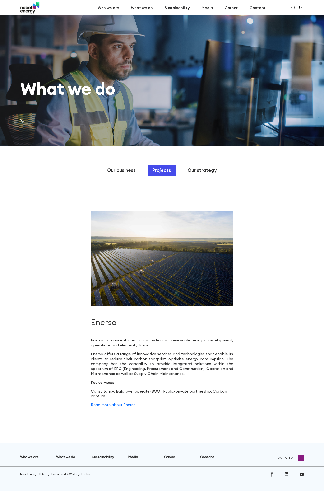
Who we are (108, 7)
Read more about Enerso (113, 404)
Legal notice (82, 474)
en (300, 7)
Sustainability (177, 7)
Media (207, 7)
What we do (142, 7)
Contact (258, 7)
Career (231, 7)
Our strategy (202, 170)
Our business (121, 170)
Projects (161, 170)
